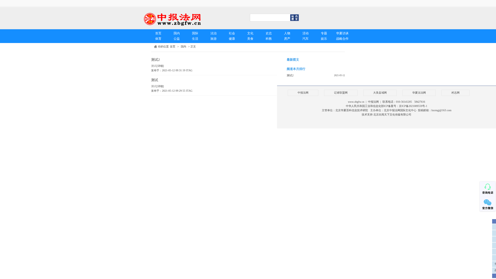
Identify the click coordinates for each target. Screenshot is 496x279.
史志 (269, 33)
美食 (250, 38)
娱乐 (324, 38)
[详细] (160, 66)
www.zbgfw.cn (356, 101)
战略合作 (342, 38)
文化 (250, 33)
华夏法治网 (419, 92)
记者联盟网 (341, 92)
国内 (177, 33)
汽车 (305, 38)
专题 (324, 33)
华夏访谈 (342, 33)
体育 (158, 38)
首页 (158, 33)
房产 (287, 38)
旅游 (213, 38)
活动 (305, 33)
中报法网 (303, 92)
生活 (195, 38)
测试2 (155, 60)
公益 (177, 38)
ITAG (189, 70)
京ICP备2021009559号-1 (413, 106)
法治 (213, 33)
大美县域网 (380, 92)
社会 (232, 33)
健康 (232, 38)
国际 (195, 33)
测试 (154, 80)
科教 (269, 38)
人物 (287, 33)
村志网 (455, 92)
